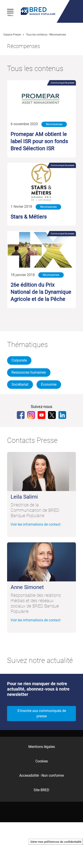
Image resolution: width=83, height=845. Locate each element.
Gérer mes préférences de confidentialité (55, 841)
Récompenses (54, 124)
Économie (48, 384)
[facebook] (21, 415)
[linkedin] (62, 415)
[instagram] (31, 415)
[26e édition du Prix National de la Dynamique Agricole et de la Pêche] (41, 250)
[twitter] (52, 415)
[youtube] (41, 415)
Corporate (19, 360)
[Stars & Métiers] (41, 182)
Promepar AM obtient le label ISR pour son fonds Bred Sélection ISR (39, 141)
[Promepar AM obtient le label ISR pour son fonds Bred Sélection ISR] (41, 99)
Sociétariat (20, 384)
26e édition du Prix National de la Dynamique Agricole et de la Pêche (41, 292)
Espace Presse (12, 34)
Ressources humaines (29, 372)
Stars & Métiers (29, 217)
